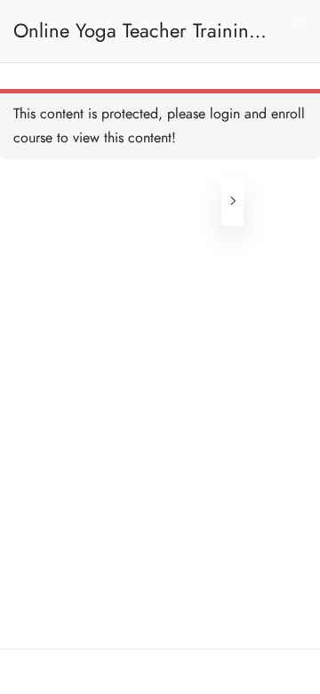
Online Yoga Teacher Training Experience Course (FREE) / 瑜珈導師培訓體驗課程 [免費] (140, 39)
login (225, 114)
